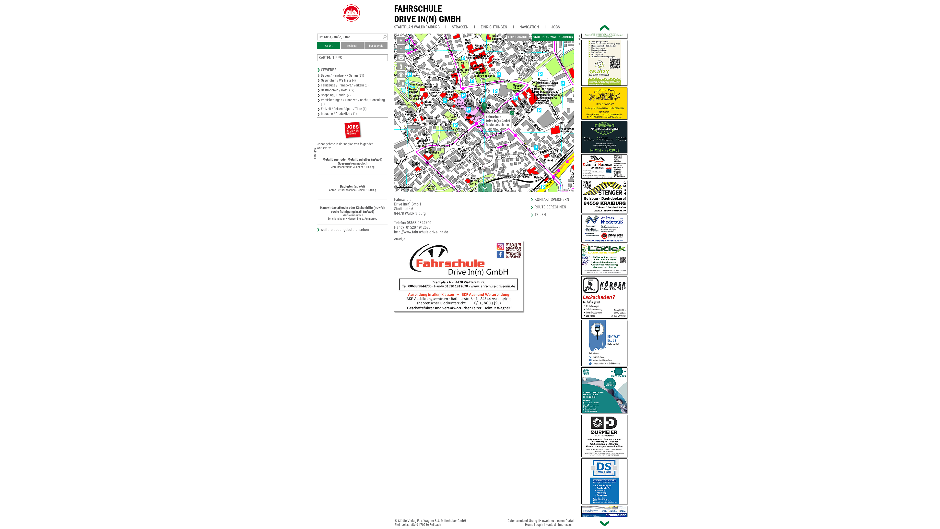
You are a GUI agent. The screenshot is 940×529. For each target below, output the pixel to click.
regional (352, 46)
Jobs (555, 27)
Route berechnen (497, 125)
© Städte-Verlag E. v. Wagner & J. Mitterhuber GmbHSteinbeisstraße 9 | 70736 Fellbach (430, 523)
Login (539, 525)
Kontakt (550, 525)
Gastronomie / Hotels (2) (337, 90)
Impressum (566, 525)
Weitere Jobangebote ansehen (344, 229)
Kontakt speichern (552, 199)
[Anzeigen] (352, 129)
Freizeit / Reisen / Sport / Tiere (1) (343, 109)
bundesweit (376, 46)
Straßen (460, 27)
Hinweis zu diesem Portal (556, 521)
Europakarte (518, 37)
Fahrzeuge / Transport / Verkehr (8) (344, 85)
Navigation (529, 27)
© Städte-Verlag (566, 190)
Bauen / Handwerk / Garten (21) (342, 75)
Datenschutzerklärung (522, 521)
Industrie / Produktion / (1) (339, 114)
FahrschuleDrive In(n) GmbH (427, 14)
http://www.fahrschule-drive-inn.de (421, 232)
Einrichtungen (494, 27)
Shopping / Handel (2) (336, 95)
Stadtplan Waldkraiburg (417, 27)
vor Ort (329, 46)
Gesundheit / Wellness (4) (338, 80)
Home (529, 525)
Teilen (540, 214)
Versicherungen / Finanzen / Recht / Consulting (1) (353, 102)
